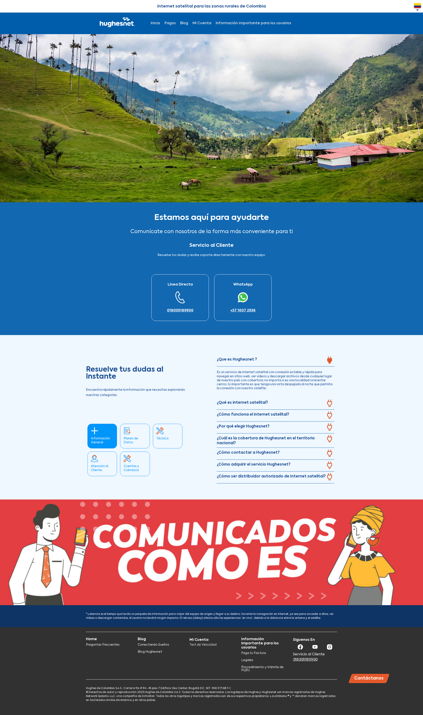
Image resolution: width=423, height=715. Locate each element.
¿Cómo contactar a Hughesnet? (248, 453)
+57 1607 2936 (243, 310)
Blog (184, 23)
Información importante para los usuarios (253, 23)
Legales (247, 660)
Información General (100, 440)
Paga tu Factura (253, 653)
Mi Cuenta (202, 23)
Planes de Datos (131, 440)
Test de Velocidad (203, 644)
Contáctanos (369, 678)
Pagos (170, 23)
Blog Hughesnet (150, 651)
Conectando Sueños (153, 644)
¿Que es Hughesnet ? (237, 359)
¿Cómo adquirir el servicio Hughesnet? (253, 464)
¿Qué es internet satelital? (242, 403)
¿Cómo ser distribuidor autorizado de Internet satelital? (271, 476)
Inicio (155, 23)
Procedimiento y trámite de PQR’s (262, 669)
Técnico (162, 438)
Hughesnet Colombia (117, 23)
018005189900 (180, 310)
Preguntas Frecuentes (103, 644)
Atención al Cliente (99, 468)
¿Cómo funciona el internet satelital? (253, 414)
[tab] (275, 361)
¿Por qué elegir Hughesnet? (243, 426)
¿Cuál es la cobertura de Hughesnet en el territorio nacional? (266, 441)
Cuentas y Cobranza (131, 468)
